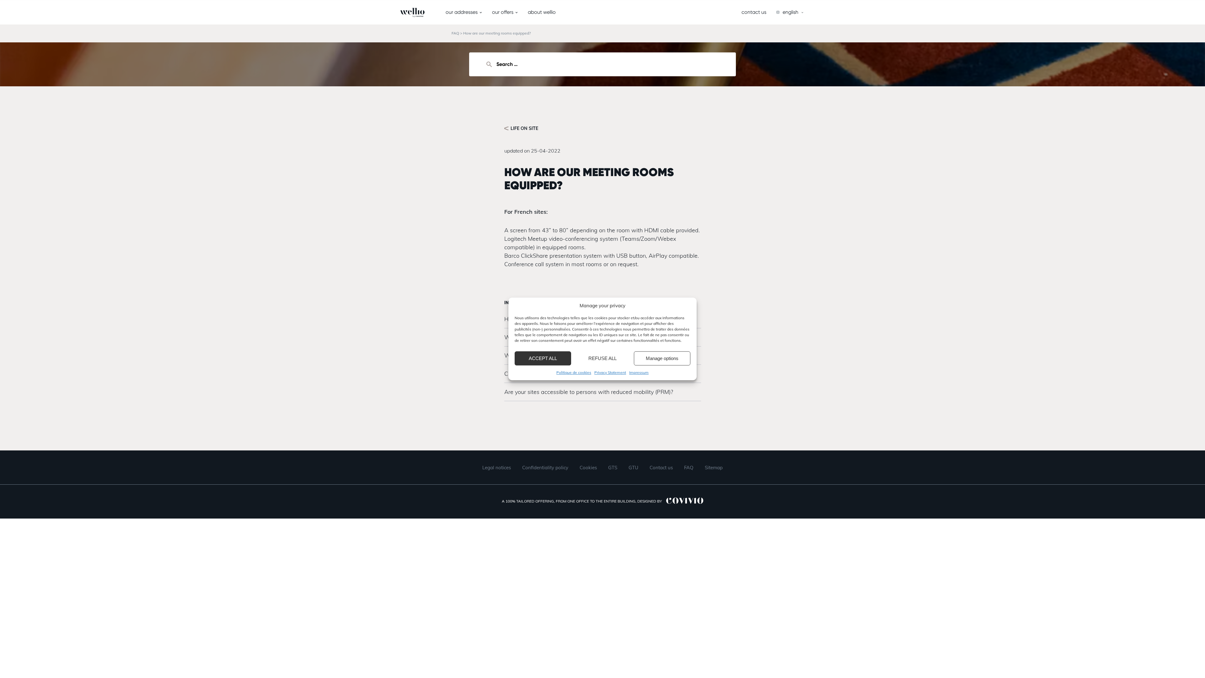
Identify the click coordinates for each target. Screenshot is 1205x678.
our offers (502, 12)
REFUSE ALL (602, 358)
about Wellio (542, 12)
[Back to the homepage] (401, 12)
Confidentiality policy (545, 468)
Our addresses (462, 12)
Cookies (588, 468)
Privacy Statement (610, 372)
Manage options (662, 358)
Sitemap (714, 468)
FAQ (455, 33)
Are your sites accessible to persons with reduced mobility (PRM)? (588, 392)
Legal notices (496, 468)
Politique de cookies (573, 372)
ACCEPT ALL (543, 358)
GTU (633, 468)
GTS (612, 468)
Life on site (524, 128)
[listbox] (790, 12)
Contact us (754, 12)
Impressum (639, 372)
